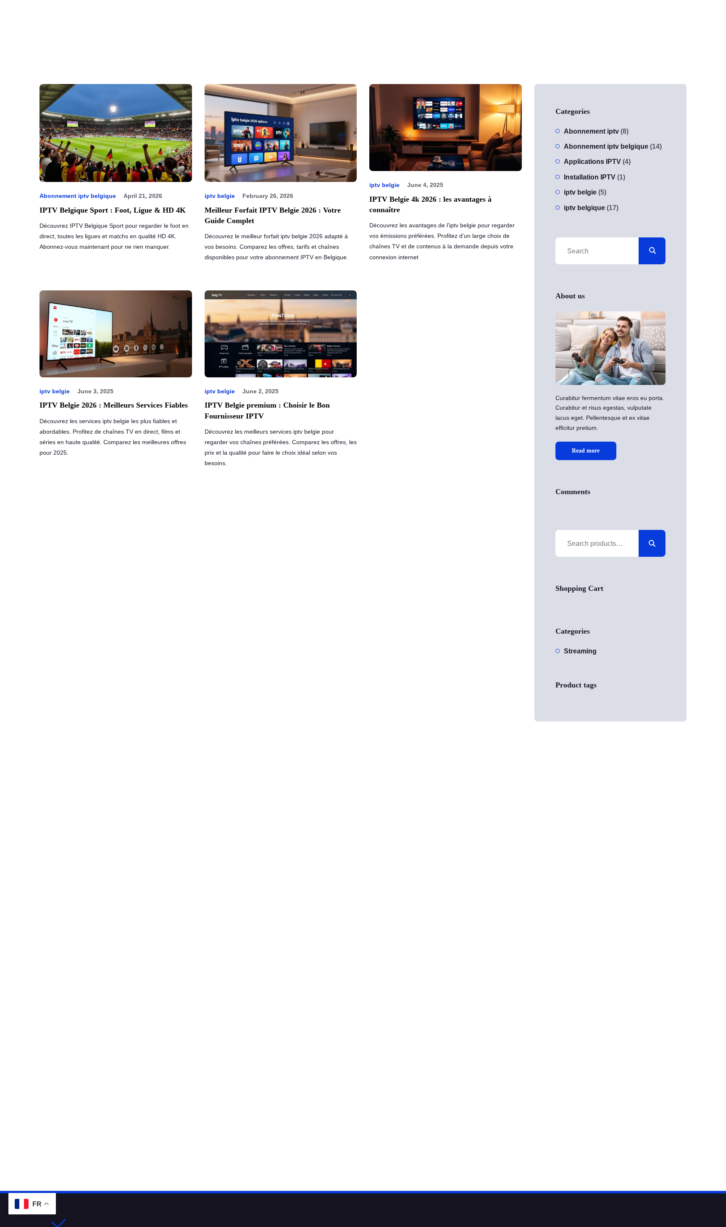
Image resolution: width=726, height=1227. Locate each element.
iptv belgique (584, 207)
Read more (586, 451)
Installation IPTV (590, 177)
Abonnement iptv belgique (77, 195)
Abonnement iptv (591, 131)
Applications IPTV (592, 161)
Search (652, 543)
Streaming (580, 651)
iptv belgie (220, 195)
